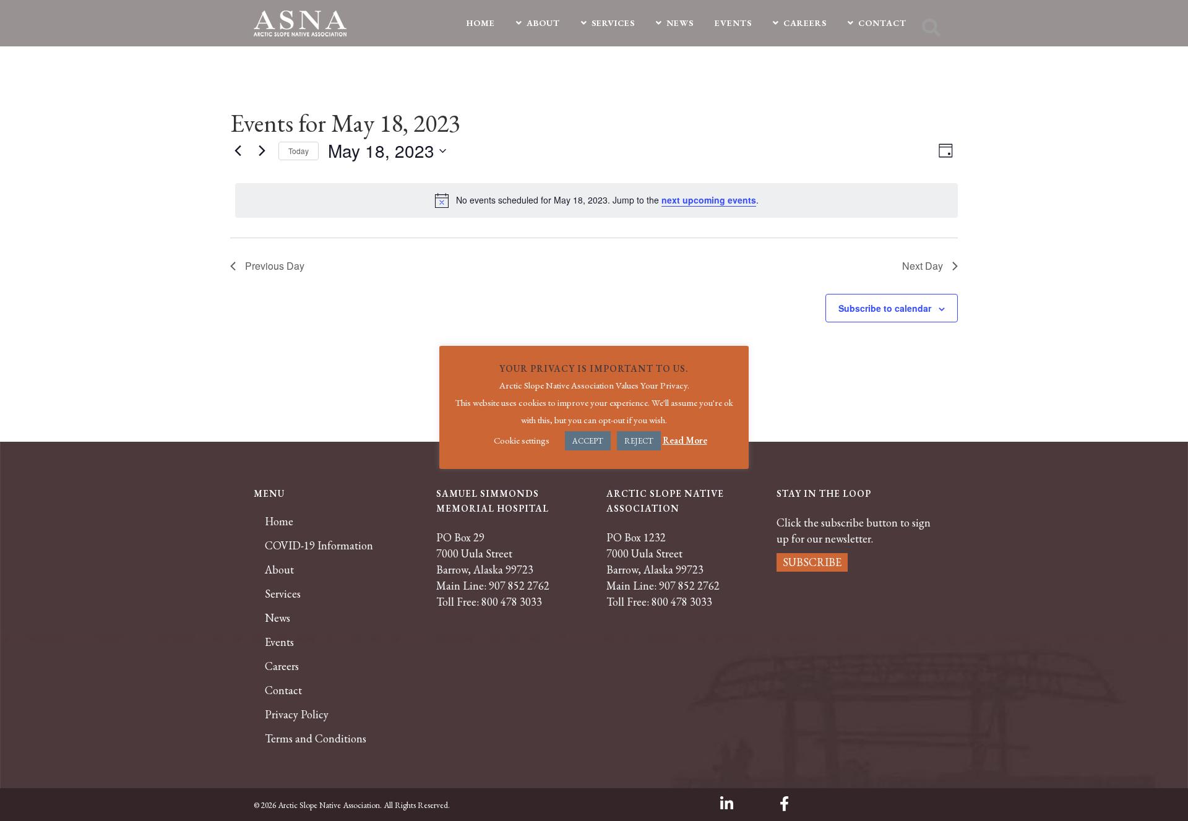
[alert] (596, 200)
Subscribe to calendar (884, 308)
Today (298, 150)
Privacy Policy (297, 714)
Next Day (922, 266)
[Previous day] (237, 151)
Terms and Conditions (315, 739)
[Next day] (261, 151)
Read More (685, 440)
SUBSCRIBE (812, 562)
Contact (283, 690)
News (277, 618)
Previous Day (274, 266)
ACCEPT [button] (587, 441)
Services (283, 594)
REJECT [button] (638, 441)
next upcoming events (708, 200)
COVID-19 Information (319, 545)
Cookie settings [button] (521, 440)
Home (279, 521)
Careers (282, 666)
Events (279, 642)
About (279, 570)
